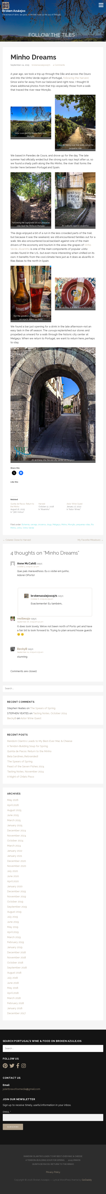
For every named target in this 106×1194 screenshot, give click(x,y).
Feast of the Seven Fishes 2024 (25, 766)
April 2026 (13, 805)
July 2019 (12, 916)
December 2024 (16, 830)
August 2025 (14, 810)
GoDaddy (87, 1180)
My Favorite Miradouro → (90, 540)
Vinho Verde (28, 528)
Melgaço (56, 524)
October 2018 (15, 962)
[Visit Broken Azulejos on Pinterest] (5, 1066)
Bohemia (26, 524)
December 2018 (16, 952)
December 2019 (16, 891)
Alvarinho (24, 248)
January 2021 (14, 855)
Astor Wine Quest (74, 504)
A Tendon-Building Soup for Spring (27, 746)
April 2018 (13, 993)
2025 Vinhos (74, 1160)
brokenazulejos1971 (41, 65)
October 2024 (15, 840)
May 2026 (12, 800)
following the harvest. (76, 77)
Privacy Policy (53, 1172)
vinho (19, 528)
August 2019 (14, 911)
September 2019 (17, 906)
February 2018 (15, 1003)
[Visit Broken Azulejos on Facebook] (17, 1066)
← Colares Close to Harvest (17, 540)
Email (7, 1112)
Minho (64, 524)
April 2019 (13, 932)
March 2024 (14, 845)
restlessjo (23, 618)
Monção (71, 524)
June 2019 (13, 921)
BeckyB (22, 649)
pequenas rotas (83, 524)
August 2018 (14, 972)
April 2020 (13, 881)
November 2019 (16, 896)
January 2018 (14, 1008)
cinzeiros (42, 524)
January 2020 (14, 886)
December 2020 (16, 861)
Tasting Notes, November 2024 (25, 771)
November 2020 (16, 866)
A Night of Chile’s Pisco (20, 776)
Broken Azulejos (13, 11)
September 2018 (17, 967)
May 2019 (12, 927)
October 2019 (15, 901)
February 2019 (15, 942)
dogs (49, 524)
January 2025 (14, 825)
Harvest (42, 504)
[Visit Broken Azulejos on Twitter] (12, 1066)
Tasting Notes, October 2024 (50, 713)
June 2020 (13, 876)
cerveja (34, 524)
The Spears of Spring (42, 708)
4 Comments (59, 65)
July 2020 (12, 871)
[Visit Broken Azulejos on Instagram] (23, 1066)
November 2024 (16, 835)
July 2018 (12, 977)
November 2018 (16, 957)
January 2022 (14, 850)
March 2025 (14, 820)
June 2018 (13, 982)
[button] (102, 5)
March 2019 (14, 937)
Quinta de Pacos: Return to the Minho (29, 751)
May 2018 (12, 987)
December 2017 (16, 1013)
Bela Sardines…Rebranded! (22, 756)
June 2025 (13, 815)
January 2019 (14, 947)
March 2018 (14, 998)
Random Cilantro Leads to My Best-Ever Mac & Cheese (39, 741)
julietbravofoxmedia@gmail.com (21, 1089)
